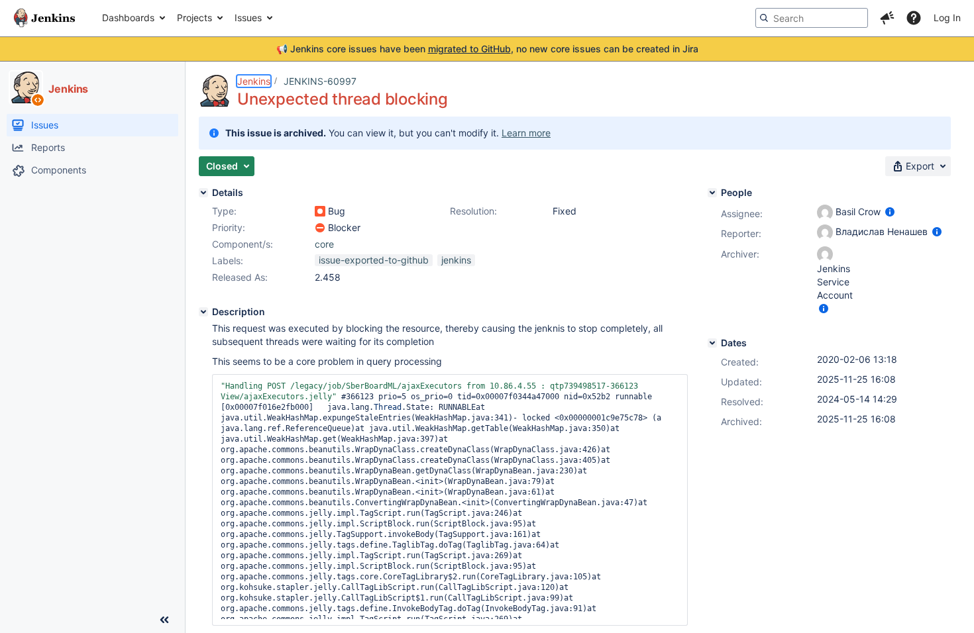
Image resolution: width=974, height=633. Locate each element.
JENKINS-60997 (320, 81)
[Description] (203, 311)
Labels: (227, 260)
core (324, 244)
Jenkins (253, 81)
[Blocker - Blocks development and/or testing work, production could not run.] (320, 227)
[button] (887, 17)
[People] (712, 192)
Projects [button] (194, 17)
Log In (947, 17)
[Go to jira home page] (44, 18)
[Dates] (712, 343)
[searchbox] (811, 18)
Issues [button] (248, 17)
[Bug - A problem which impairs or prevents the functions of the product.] (320, 211)
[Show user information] (890, 211)
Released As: (240, 277)
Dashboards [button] (128, 17)
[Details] (203, 192)
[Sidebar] (164, 620)
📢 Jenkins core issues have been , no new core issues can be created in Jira (487, 48)
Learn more (526, 132)
